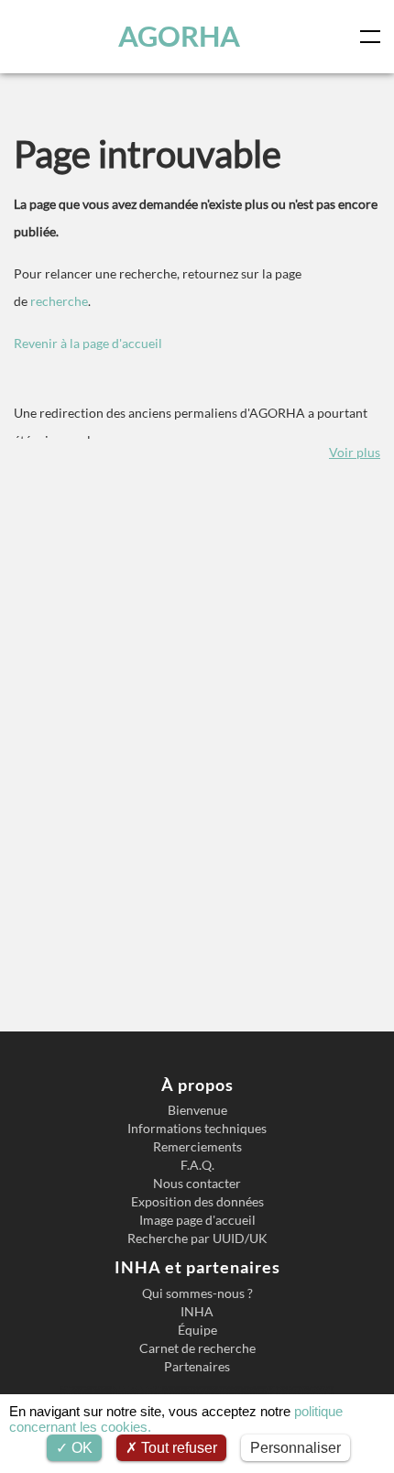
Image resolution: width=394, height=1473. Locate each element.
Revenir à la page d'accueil (88, 343)
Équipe (197, 1330)
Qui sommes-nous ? (197, 1293)
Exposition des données (197, 1201)
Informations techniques (197, 1128)
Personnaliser (295, 1448)
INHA (197, 1311)
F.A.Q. (197, 1165)
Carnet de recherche (197, 1348)
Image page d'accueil (197, 1220)
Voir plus (354, 452)
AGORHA (179, 36)
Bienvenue (197, 1110)
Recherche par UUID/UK (197, 1238)
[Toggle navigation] (373, 36)
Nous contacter (197, 1183)
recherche (59, 301)
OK (80, 1448)
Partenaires (197, 1366)
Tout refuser (177, 1448)
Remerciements (197, 1146)
